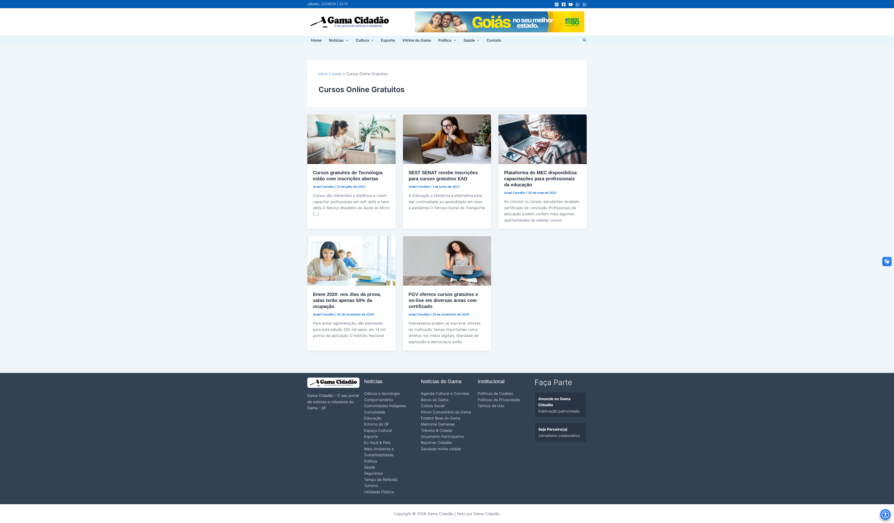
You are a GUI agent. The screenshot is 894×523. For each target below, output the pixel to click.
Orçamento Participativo (442, 436)
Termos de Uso (491, 405)
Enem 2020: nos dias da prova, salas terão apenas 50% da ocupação (347, 300)
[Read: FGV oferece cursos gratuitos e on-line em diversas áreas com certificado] (447, 260)
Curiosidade (374, 412)
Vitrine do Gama (416, 40)
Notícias (336, 40)
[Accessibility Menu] (885, 514)
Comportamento (378, 399)
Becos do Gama (434, 399)
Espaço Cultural (378, 430)
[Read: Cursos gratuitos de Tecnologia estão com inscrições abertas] (351, 139)
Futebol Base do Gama (440, 418)
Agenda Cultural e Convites (445, 393)
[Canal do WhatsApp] (578, 4)
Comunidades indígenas (385, 405)
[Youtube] (571, 4)
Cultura (362, 40)
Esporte (388, 40)
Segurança (373, 473)
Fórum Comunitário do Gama (446, 412)
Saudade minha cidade (441, 448)
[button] (346, 40)
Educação (372, 418)
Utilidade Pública (379, 491)
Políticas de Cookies (495, 393)
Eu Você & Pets (377, 442)
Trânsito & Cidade (436, 430)
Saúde (469, 40)
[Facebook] (564, 4)
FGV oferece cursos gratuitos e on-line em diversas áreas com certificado (443, 300)
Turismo (371, 485)
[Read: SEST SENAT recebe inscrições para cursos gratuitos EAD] (447, 139)
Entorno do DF (376, 424)
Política (444, 40)
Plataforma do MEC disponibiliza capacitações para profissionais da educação (540, 178)
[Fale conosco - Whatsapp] (584, 4)
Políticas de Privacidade (499, 399)
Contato (494, 40)
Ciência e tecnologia (382, 393)
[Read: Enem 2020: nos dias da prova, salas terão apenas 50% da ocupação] (351, 260)
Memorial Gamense (437, 424)
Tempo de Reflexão (381, 479)
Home (316, 40)
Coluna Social (433, 405)
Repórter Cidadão (436, 442)
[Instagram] (557, 4)
